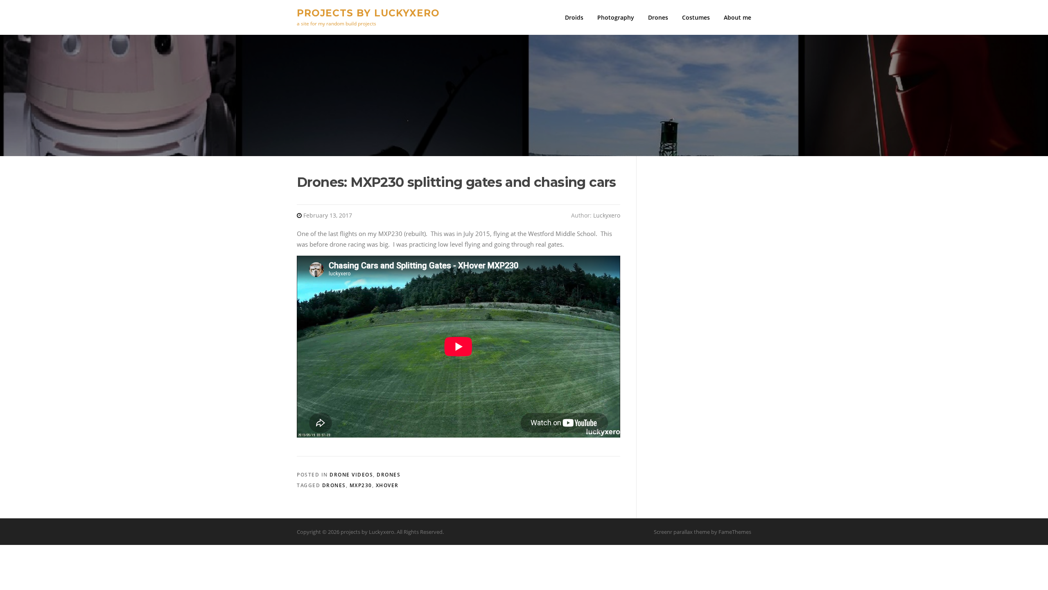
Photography (615, 17)
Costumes (696, 17)
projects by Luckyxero (368, 12)
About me (737, 17)
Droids (574, 17)
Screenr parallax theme (682, 532)
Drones (658, 17)
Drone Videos (351, 474)
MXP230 (361, 485)
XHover (387, 485)
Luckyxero (606, 215)
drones (334, 485)
